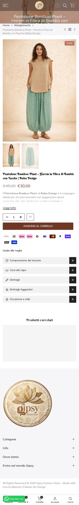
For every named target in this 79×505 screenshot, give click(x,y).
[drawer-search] (65, 5)
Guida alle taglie (12, 250)
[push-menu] (5, 5)
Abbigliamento (22, 25)
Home (6, 25)
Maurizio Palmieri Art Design (29, 487)
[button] (30, 217)
